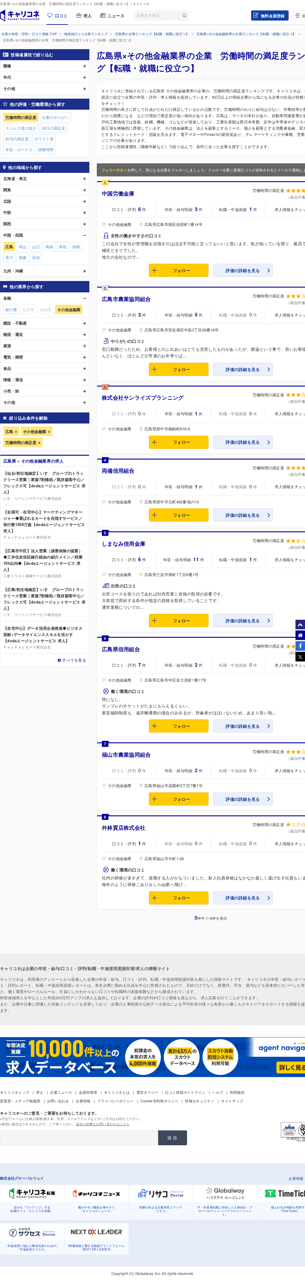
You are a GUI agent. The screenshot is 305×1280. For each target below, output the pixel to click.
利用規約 (237, 1092)
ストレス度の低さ (20, 128)
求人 (87, 15)
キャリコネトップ (14, 1092)
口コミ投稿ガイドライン (185, 1092)
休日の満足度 (53, 128)
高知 (36, 257)
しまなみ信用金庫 (123, 543)
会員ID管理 (88, 1092)
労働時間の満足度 (20, 442)
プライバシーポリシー (115, 1100)
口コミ (61, 15)
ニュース (116, 15)
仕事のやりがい (55, 117)
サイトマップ (232, 1100)
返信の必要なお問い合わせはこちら (103, 1123)
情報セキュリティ (199, 1100)
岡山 (23, 246)
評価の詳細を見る (243, 270)
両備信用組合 (118, 470)
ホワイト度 (44, 139)
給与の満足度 (17, 139)
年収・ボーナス (18, 149)
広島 (9, 431)
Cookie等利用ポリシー (159, 1100)
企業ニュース (61, 1092)
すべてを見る (74, 660)
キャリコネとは (117, 1092)
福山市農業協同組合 (126, 754)
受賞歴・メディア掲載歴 (20, 1100)
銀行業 (11, 309)
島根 (49, 246)
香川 (9, 257)
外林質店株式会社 (123, 827)
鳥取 (63, 246)
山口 (36, 246)
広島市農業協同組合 (126, 299)
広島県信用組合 (121, 649)
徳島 (76, 246)
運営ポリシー (147, 1092)
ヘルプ (217, 1092)
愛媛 (23, 257)
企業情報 (83, 1100)
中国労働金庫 (118, 193)
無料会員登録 (273, 15)
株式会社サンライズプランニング (143, 397)
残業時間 (46, 149)
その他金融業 (34, 431)
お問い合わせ (58, 1100)
